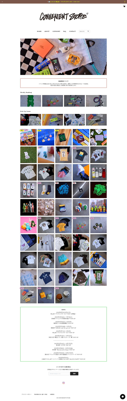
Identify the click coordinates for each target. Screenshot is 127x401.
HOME (39, 31)
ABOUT (46, 31)
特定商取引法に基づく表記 (40, 394)
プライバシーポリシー (27, 394)
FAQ (64, 31)
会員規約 (52, 394)
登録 (74, 373)
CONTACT (72, 31)
